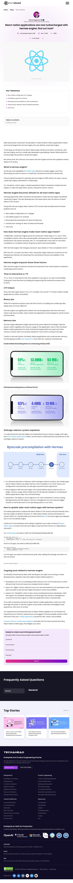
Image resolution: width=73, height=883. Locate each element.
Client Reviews (42, 813)
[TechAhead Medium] (36, 875)
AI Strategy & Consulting (11, 778)
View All (65, 710)
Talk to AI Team (9, 767)
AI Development (8, 781)
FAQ (39, 818)
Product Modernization (44, 781)
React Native (20, 10)
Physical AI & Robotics (10, 792)
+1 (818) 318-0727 (38, 847)
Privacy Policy (44, 869)
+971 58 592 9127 (45, 861)
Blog (11, 10)
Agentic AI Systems (9, 786)
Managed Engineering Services (47, 794)
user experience (27, 339)
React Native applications (16, 436)
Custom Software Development (47, 778)
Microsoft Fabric (8, 816)
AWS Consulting (8, 810)
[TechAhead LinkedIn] (18, 875)
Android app (11, 533)
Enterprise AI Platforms (10, 789)
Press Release (42, 805)
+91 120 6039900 (47, 854)
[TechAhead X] (31, 875)
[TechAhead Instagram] (23, 875)
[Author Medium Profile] (43, 20)
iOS (45, 516)
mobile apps (30, 171)
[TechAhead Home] (14, 752)
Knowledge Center (43, 810)
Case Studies (42, 802)
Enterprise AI (9, 757)
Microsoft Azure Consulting (11, 813)
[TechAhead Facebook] (14, 875)
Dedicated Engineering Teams (47, 792)
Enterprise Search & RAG (11, 794)
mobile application (26, 617)
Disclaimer (53, 869)
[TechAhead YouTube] (27, 875)
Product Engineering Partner (29, 757)
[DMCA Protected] (8, 869)
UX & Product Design (44, 786)
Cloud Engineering (9, 805)
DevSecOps (7, 808)
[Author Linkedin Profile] (41, 20)
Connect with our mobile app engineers (18, 621)
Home (6, 10)
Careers (40, 816)
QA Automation (8, 818)
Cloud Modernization (10, 802)
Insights (40, 808)
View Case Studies (25, 767)
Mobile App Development (45, 784)
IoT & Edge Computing (44, 789)
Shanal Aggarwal (34, 20)
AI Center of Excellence (10, 784)
